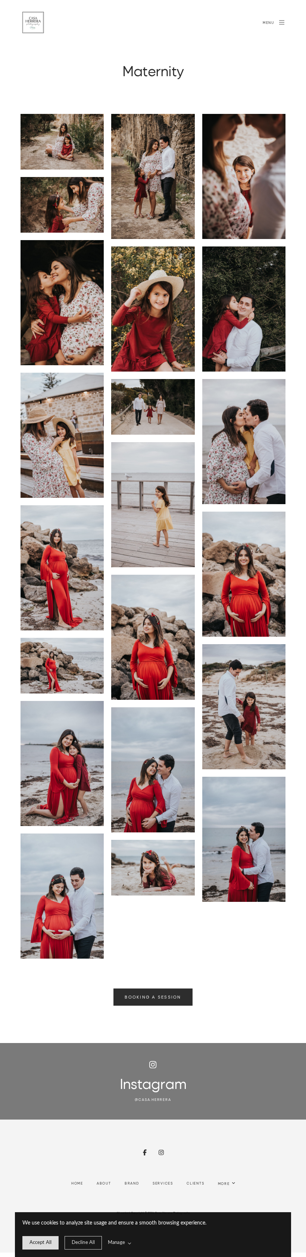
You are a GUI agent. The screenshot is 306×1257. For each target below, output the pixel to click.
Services (163, 1183)
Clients (195, 1183)
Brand (132, 1183)
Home (77, 1183)
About (104, 1183)
